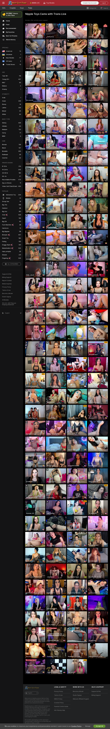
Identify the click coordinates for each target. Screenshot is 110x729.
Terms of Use (6, 290)
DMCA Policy (58, 699)
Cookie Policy (76, 726)
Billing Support (6, 277)
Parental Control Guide (61, 706)
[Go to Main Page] (17, 3)
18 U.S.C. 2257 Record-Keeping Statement (9, 303)
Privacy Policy (6, 287)
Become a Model (7, 293)
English (30, 693)
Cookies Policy (59, 703)
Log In (104, 3)
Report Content (7, 280)
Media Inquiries (7, 284)
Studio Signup (6, 296)
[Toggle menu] (3, 3)
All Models (5, 300)
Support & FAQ (6, 274)
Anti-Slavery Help (59, 710)
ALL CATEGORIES (13, 264)
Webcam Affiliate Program (81, 699)
